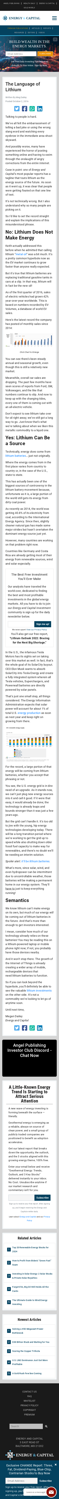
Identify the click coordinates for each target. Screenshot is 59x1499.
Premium (29, 1414)
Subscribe (42, 1197)
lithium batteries (15, 455)
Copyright (29, 1410)
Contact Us (29, 1391)
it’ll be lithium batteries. (35, 861)
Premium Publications (18, 28)
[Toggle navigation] (54, 18)
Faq (29, 1396)
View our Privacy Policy (36, 630)
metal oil (21, 254)
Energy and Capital (28, 1217)
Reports (47, 28)
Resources (19, 33)
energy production (29, 713)
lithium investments (39, 990)
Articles (36, 28)
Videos (42, 33)
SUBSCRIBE (45, 53)
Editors (31, 33)
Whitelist (30, 1401)
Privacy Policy (29, 1405)
